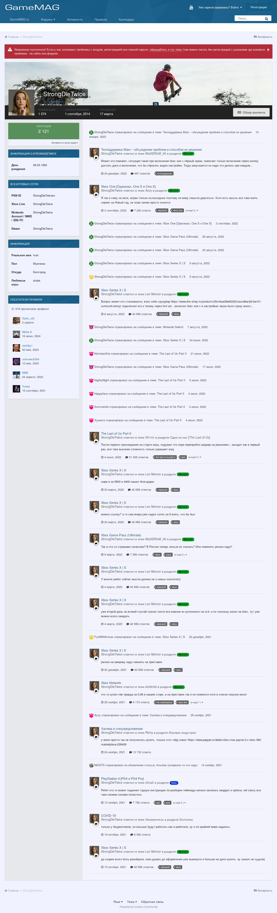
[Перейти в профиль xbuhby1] (16, 348)
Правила (101, 19)
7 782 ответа (140, 802)
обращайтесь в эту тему (166, 49)
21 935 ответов (138, 457)
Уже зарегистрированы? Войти (219, 7)
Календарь (126, 19)
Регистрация (259, 7)
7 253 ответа (142, 210)
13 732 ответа (141, 752)
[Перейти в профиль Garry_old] (16, 320)
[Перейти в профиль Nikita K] (16, 334)
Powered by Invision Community (139, 906)
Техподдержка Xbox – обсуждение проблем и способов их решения (207, 132)
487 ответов (142, 173)
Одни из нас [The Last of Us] (190, 437)
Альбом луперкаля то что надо (176, 765)
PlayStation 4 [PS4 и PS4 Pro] (122, 778)
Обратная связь (152, 901)
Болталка (186, 819)
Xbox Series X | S (174, 263)
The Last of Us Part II (173, 353)
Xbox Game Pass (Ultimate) (180, 236)
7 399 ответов (138, 554)
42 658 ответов (141, 314)
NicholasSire (102, 353)
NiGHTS (99, 765)
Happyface (101, 393)
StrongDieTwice (104, 132)
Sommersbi (101, 407)
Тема (131, 901)
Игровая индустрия (182, 732)
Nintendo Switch (173, 327)
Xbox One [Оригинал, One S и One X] (128, 186)
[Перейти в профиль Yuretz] (16, 388)
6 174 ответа (140, 702)
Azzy (97, 715)
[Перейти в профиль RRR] (16, 375)
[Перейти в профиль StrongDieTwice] (94, 152)
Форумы (47, 19)
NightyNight (101, 380)
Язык (117, 901)
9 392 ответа (141, 834)
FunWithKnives (103, 637)
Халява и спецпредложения (168, 715)
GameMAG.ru (19, 19)
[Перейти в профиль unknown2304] (16, 361)
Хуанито (99, 420)
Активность (75, 19)
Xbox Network (111, 682)
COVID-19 (108, 815)
